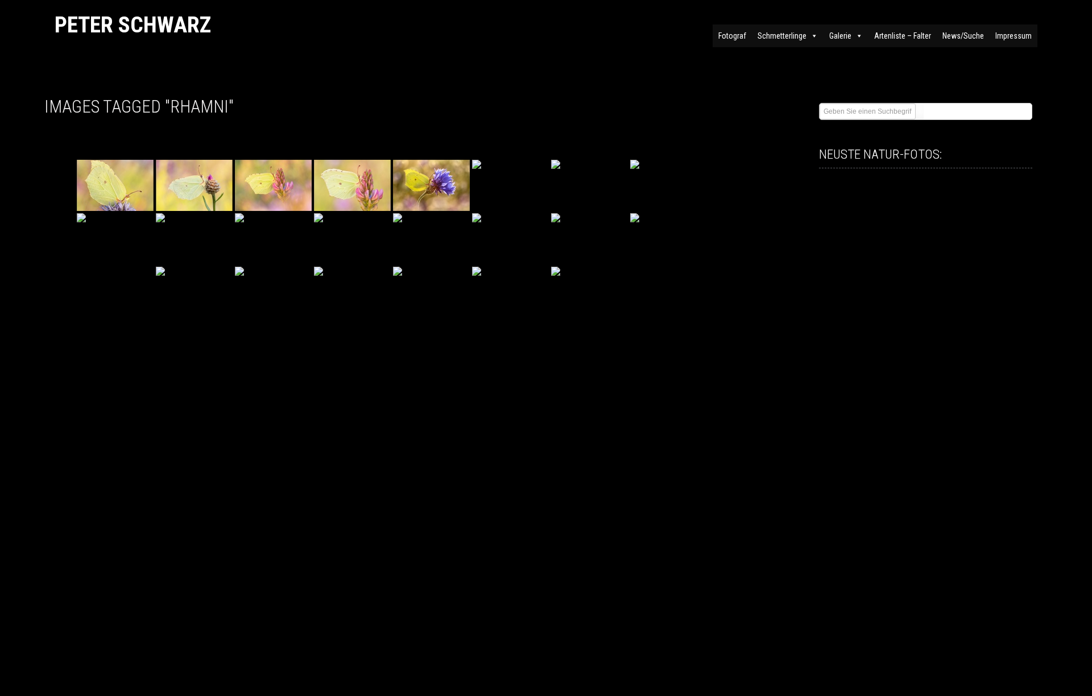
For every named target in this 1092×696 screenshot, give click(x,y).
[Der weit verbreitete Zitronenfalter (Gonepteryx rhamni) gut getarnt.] (510, 185)
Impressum (1013, 35)
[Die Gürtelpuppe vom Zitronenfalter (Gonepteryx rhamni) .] (431, 238)
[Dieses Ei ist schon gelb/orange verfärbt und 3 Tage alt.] (352, 292)
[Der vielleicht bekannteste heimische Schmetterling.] (668, 238)
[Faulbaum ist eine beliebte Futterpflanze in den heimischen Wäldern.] (510, 292)
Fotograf (732, 35)
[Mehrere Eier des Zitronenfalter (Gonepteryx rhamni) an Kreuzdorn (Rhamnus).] (194, 185)
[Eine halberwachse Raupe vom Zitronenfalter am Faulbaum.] (273, 238)
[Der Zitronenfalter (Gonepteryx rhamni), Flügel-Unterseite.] (115, 185)
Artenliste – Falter (902, 35)
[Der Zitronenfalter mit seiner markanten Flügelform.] (510, 238)
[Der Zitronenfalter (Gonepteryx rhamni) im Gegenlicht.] (431, 185)
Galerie (840, 35)
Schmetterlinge (782, 35)
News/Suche (963, 35)
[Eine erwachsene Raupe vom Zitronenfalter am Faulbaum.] (352, 238)
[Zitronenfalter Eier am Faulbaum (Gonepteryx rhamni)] (589, 238)
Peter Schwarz (133, 24)
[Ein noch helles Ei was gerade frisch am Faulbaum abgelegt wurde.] (273, 292)
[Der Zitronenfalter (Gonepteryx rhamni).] (273, 185)
